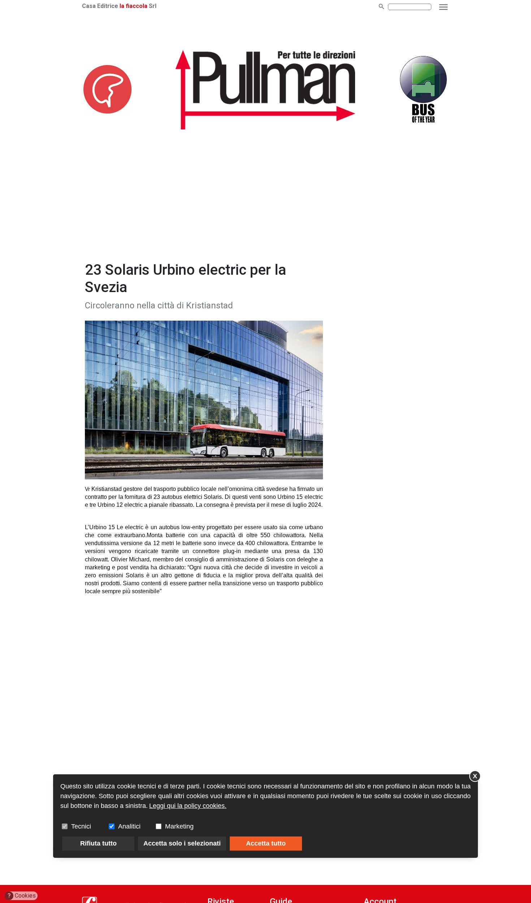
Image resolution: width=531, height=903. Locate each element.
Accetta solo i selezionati (182, 843)
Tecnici (81, 826)
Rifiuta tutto (98, 843)
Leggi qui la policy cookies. (187, 805)
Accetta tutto (266, 843)
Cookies (22, 895)
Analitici (129, 826)
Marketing (179, 826)
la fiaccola (133, 6)
